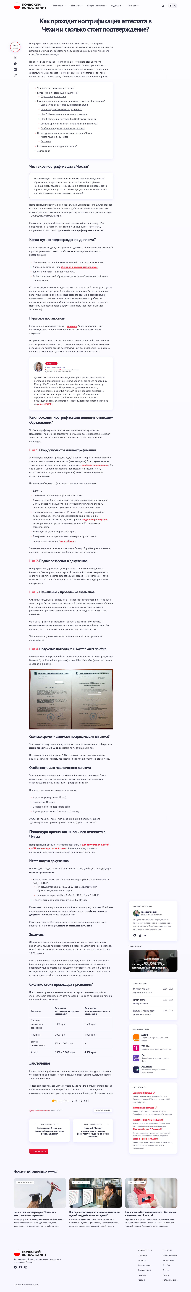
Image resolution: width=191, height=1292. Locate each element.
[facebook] (20, 1267)
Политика (142, 1275)
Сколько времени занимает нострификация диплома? (69, 123)
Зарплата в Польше (142, 1092)
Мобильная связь (170, 1280)
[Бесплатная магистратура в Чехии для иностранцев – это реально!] (40, 1193)
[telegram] (15, 1267)
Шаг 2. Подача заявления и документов (61, 109)
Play (143, 1054)
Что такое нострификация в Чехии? (55, 88)
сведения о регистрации (95, 519)
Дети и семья (168, 1260)
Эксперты (142, 1260)
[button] (162, 6)
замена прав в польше (144, 1138)
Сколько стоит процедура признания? (57, 146)
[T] (145, 935)
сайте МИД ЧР (44, 403)
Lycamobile (147, 1066)
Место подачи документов (54, 136)
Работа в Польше (170, 1255)
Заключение (43, 150)
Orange (145, 1034)
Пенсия (166, 1270)
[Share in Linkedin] (15, 69)
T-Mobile (146, 1046)
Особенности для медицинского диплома (63, 128)
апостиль (72, 325)
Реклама (141, 1280)
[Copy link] (15, 75)
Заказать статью (144, 1270)
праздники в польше (143, 1107)
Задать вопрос (144, 1265)
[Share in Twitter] (15, 58)
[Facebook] (134, 935)
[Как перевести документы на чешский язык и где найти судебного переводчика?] (95, 1193)
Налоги (166, 1275)
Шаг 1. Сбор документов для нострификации (64, 104)
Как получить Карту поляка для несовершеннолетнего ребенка (148, 966)
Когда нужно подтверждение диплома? (58, 92)
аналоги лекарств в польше (147, 1119)
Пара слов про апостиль (53, 96)
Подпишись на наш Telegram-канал (57, 370)
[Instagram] (140, 935)
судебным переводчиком (95, 464)
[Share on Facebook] (15, 64)
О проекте (142, 1255)
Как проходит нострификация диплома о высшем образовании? (71, 101)
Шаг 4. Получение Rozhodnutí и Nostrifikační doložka (68, 118)
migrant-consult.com (142, 992)
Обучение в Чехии (103, 1110)
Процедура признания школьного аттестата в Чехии (64, 133)
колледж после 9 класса (53, 848)
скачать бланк (67, 540)
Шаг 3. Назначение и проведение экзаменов (64, 114)
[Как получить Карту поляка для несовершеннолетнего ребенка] (153, 961)
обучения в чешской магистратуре (79, 266)
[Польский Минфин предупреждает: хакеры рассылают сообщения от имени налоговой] (93, 1130)
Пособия (166, 1265)
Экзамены (46, 141)
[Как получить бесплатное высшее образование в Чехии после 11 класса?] (49, 1130)
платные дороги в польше (146, 1129)
